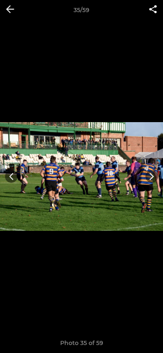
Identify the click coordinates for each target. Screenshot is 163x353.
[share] (153, 10)
